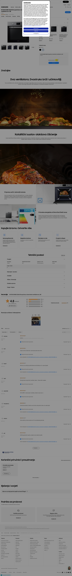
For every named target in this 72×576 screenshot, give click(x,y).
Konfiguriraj (36, 33)
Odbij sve (36, 31)
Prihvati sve (36, 28)
